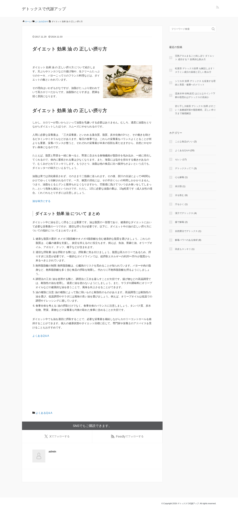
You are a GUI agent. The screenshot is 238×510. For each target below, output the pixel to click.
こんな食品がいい (184, 141)
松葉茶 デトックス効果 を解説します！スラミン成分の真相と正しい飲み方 (195, 70)
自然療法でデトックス (186, 231)
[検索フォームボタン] (213, 28)
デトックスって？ (184, 168)
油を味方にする (41, 201)
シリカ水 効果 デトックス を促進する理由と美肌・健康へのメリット (195, 83)
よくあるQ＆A (40, 335)
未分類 (178, 186)
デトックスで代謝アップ (44, 9)
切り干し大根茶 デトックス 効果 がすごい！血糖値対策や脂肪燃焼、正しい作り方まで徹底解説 (195, 110)
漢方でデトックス (184, 213)
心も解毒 (179, 177)
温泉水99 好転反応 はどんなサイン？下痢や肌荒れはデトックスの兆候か (195, 95)
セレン (178, 159)
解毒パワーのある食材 (186, 240)
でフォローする (59, 436)
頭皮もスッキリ (183, 249)
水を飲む (179, 195)
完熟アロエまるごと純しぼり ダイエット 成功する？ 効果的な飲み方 (194, 57)
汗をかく (179, 204)
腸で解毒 (179, 222)
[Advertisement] (92, 364)
